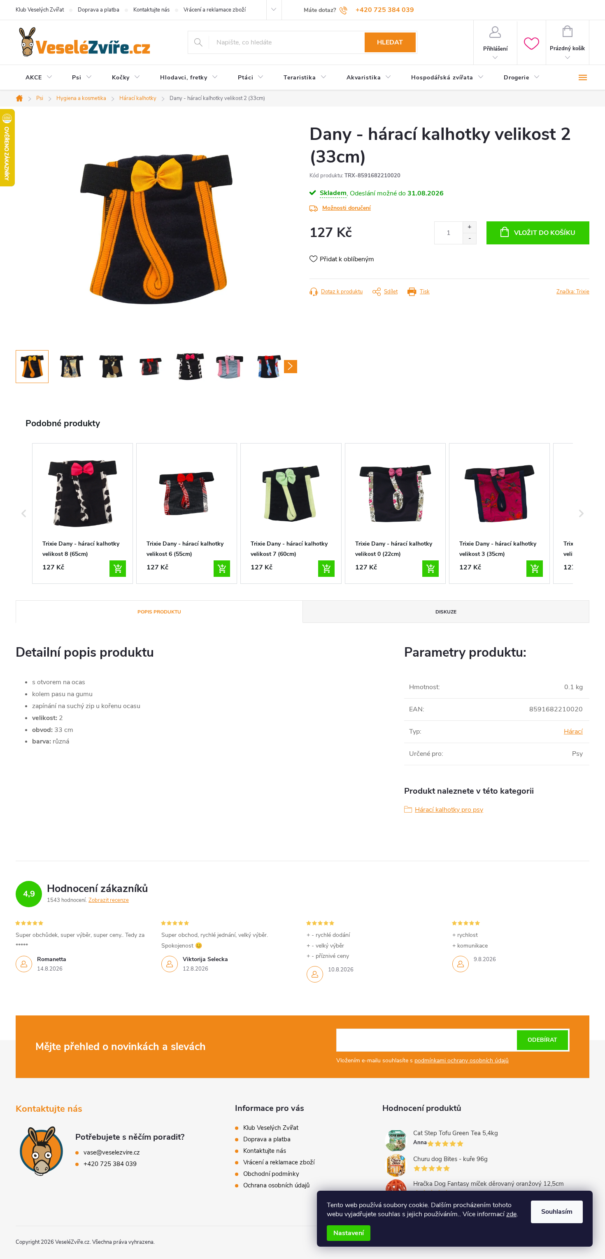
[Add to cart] (117, 568)
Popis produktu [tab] (159, 612)
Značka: (572, 291)
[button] (24, 513)
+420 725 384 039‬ (110, 1164)
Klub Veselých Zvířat (40, 10)
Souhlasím (556, 1211)
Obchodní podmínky (271, 1174)
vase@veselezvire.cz (112, 1152)
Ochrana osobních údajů (276, 1185)
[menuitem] (39, 78)
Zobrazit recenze (108, 900)
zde (511, 1214)
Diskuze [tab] (445, 612)
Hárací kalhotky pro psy (449, 809)
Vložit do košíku (544, 232)
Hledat (390, 42)
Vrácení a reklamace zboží (215, 10)
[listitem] (82, 513)
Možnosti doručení (346, 208)
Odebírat (542, 1040)
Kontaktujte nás (151, 10)
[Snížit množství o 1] (469, 238)
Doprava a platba (98, 10)
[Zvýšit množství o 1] (469, 227)
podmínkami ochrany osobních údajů (461, 1060)
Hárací (573, 731)
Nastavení (348, 1233)
